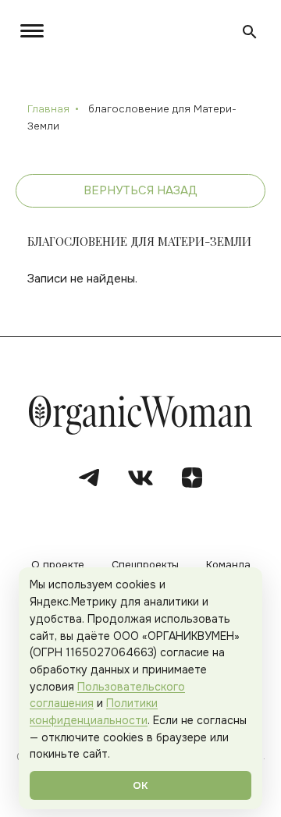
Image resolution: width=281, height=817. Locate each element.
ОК (140, 785)
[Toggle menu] (35, 30)
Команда (228, 565)
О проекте (57, 565)
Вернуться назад (140, 190)
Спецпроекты (145, 565)
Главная (48, 108)
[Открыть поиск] (249, 32)
